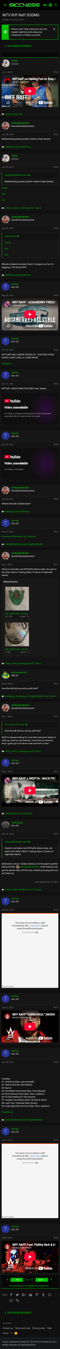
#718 (56, 1062)
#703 (56, 167)
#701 (56, 72)
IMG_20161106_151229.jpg (18, 613)
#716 (56, 910)
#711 (56, 564)
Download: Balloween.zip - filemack (19, 536)
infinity (14, 61)
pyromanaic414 (18, 672)
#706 (56, 350)
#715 (56, 834)
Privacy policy (38, 1328)
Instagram (6, 363)
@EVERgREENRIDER (30, 867)
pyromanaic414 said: (15, 724)
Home (5, 1333)
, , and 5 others (22, 751)
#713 (56, 716)
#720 (56, 1238)
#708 (56, 444)
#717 (56, 1007)
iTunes (5, 188)
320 (3, 194)
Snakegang (16, 822)
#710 (56, 532)
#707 (56, 384)
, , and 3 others (30, 696)
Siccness (7, 1323)
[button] (5, 5)
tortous (14, 284)
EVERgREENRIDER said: (16, 175)
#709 (56, 499)
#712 (56, 684)
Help (49, 1328)
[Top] (12, 1333)
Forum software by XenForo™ (29, 1342)
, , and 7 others (22, 208)
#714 (56, 771)
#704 (56, 228)
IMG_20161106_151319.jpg (18, 649)
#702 (56, 134)
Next (40, 1280)
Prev (18, 1280)
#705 (56, 295)
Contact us (8, 1328)
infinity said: (10, 236)
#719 (56, 1140)
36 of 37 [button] (29, 1280)
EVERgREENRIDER (20, 123)
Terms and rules (22, 1328)
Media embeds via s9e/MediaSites (19, 1345)
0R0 (7, 19)
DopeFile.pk (7, 1112)
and (13, 114)
